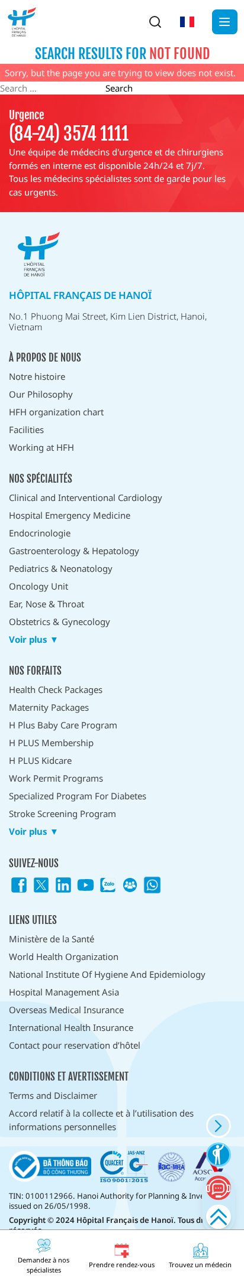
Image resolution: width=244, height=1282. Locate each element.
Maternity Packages (49, 707)
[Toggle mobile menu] (224, 22)
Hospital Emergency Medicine (69, 515)
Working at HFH (41, 447)
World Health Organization (63, 956)
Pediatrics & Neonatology (61, 568)
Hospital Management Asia (64, 992)
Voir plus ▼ (34, 639)
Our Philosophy (41, 394)
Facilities (26, 429)
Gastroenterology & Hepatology (74, 551)
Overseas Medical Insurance (66, 1010)
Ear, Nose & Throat (46, 604)
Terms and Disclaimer (53, 1095)
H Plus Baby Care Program (63, 725)
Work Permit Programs (56, 778)
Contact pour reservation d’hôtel (74, 1045)
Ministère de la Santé (51, 939)
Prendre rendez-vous (122, 1264)
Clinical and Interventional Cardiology (85, 497)
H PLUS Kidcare (40, 760)
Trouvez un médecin (200, 1264)
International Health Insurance (71, 1027)
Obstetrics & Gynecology (59, 621)
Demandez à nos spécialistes (43, 1264)
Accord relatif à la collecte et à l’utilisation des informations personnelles (101, 1120)
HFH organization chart (56, 412)
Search (119, 88)
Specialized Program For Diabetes (77, 796)
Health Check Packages (55, 689)
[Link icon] (19, 885)
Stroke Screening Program (62, 813)
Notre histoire (37, 376)
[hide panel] (218, 1126)
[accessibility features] (218, 1155)
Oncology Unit (38, 586)
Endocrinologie (39, 533)
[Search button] (155, 22)
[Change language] (187, 22)
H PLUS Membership (51, 743)
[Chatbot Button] (218, 1188)
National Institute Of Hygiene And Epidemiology (107, 974)
